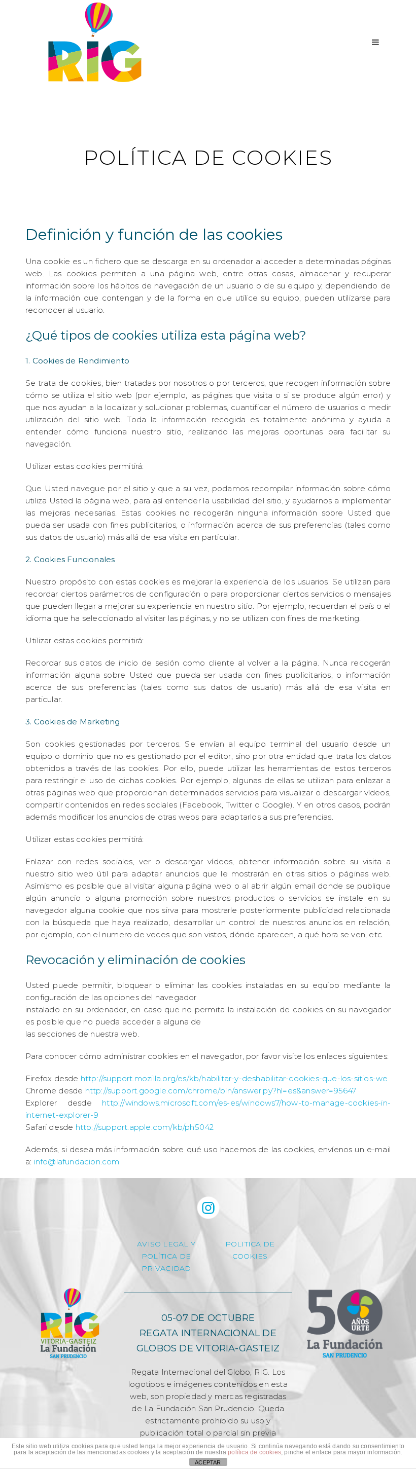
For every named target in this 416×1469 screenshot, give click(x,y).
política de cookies (254, 1452)
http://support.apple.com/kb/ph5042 (145, 1127)
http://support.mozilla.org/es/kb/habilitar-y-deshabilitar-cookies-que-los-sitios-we (234, 1078)
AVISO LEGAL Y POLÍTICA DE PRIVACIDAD (166, 1256)
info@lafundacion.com (77, 1161)
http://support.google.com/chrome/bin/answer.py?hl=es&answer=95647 (221, 1090)
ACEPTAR (208, 1462)
